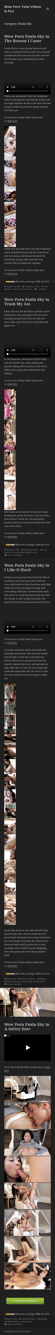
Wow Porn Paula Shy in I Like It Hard (26, 567)
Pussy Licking (18, 552)
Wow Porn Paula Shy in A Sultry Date (26, 1026)
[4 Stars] (12, 282)
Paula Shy (29, 286)
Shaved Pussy (26, 289)
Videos (36, 286)
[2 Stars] (8, 282)
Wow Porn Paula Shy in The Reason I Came (26, 38)
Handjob (7, 1321)
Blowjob (7, 289)
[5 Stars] (14, 282)
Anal (46, 286)
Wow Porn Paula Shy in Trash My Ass (26, 301)
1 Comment (41, 289)
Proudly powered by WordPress (17, 1331)
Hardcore (16, 289)
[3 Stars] (10, 282)
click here (12, 120)
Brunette (7, 981)
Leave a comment (14, 555)
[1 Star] (7, 282)
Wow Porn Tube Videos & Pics (22, 8)
